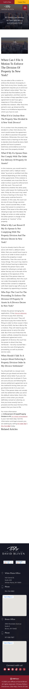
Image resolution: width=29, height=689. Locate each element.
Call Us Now (7, 2)
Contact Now (22, 2)
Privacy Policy (21, 684)
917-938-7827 (22, 424)
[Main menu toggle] (25, 7)
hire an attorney (20, 313)
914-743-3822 (6, 426)
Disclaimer (5, 686)
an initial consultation (20, 416)
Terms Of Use (23, 686)
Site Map (13, 686)
